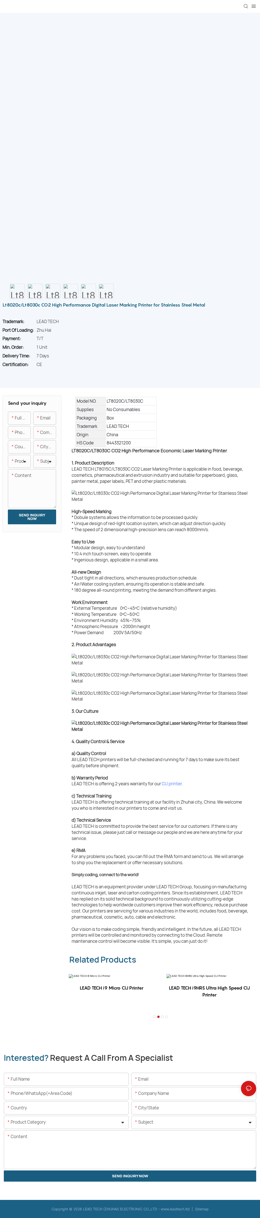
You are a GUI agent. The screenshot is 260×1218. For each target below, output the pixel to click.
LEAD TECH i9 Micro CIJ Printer (111, 988)
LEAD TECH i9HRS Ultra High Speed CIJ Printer (209, 991)
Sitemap (201, 1209)
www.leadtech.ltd (175, 1209)
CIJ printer (172, 784)
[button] (154, 1017)
